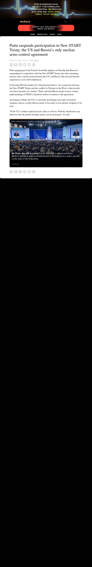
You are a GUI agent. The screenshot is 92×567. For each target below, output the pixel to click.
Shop (59, 34)
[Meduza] (25, 21)
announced (20, 70)
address (53, 70)
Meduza (35, 60)
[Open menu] (70, 21)
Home (33, 34)
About (52, 34)
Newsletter (42, 34)
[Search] (65, 21)
